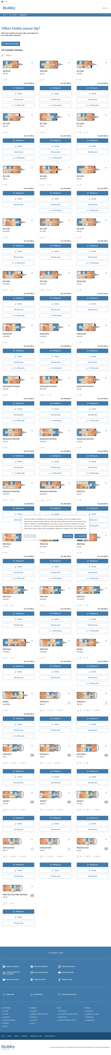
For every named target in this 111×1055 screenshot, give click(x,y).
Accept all (81, 536)
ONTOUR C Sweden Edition (39, 1014)
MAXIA (5, 1026)
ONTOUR (5, 1011)
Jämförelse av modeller (93, 1014)
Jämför (19, 94)
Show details (31, 536)
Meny (104, 8)
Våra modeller (12, 14)
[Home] (9, 8)
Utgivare (16, 1036)
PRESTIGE (6, 1023)
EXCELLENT (6, 1017)
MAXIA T (33, 1023)
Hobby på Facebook (12, 966)
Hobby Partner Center (69, 994)
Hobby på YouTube (67, 972)
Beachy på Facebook (40, 966)
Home (4, 14)
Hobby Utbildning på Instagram (13, 973)
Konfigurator (90, 1011)
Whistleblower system (36, 1036)
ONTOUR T (34, 1017)
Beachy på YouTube (12, 979)
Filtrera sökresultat (12, 44)
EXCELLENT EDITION (9, 1020)
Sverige (6, 1)
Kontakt (9, 1036)
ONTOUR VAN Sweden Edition (68, 1014)
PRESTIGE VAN (63, 1017)
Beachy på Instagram (41, 972)
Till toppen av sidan (56, 953)
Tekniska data (18, 99)
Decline (69, 536)
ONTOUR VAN (63, 1011)
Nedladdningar (90, 1020)
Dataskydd (24, 1036)
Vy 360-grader (20, 105)
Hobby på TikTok (67, 979)
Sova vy (9, 55)
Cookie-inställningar (50, 1036)
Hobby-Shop (10, 994)
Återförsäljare (90, 1017)
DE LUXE (5, 1014)
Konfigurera (20, 88)
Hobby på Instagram (68, 966)
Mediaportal (38, 994)
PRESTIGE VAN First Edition (67, 1020)
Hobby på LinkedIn (40, 979)
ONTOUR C (34, 1011)
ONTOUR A (34, 1020)
